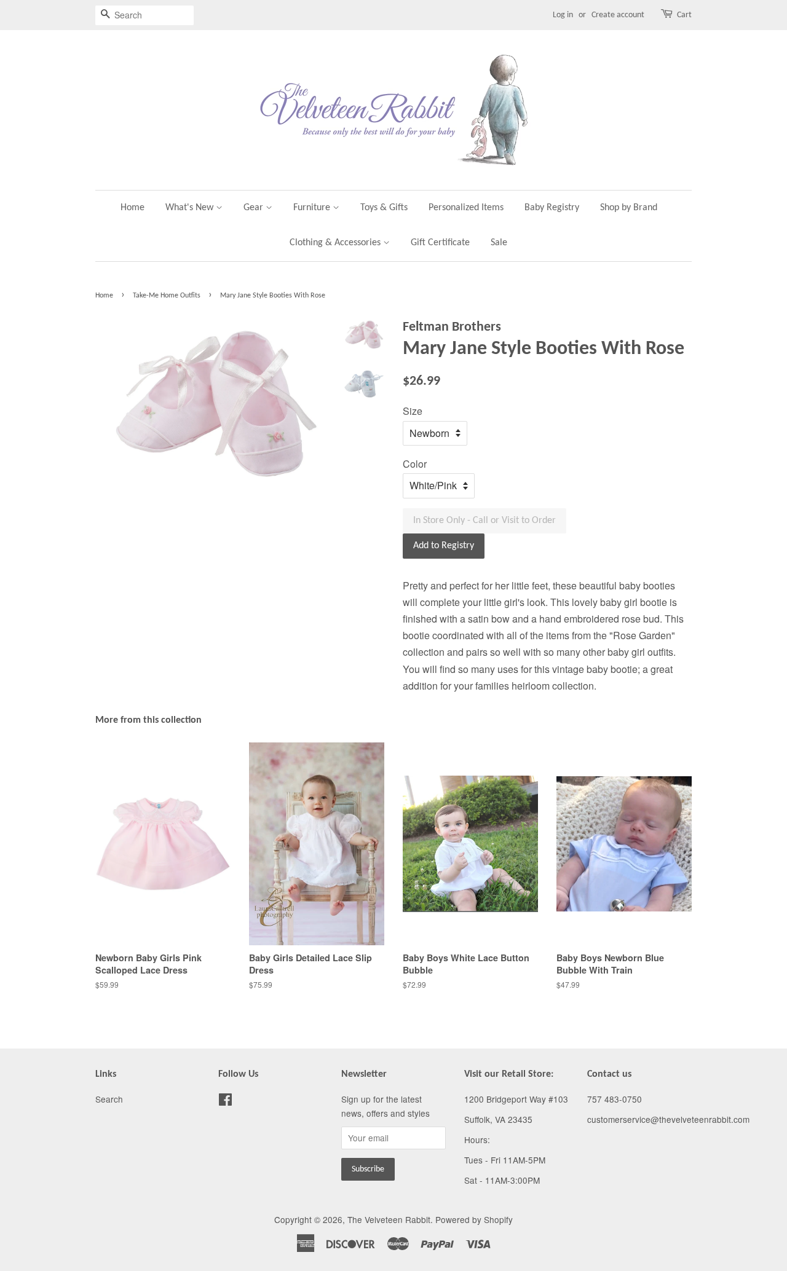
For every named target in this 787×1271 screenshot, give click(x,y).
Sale (499, 243)
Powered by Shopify (474, 1219)
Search (109, 1099)
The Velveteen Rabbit (388, 1219)
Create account (617, 15)
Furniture (313, 208)
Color (415, 464)
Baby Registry (551, 208)
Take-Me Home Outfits (166, 295)
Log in (563, 15)
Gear (254, 208)
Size (412, 411)
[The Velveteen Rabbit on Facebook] (225, 1101)
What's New (190, 208)
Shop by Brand (628, 208)
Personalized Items (466, 208)
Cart (684, 15)
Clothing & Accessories (336, 243)
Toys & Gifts (384, 208)
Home (132, 208)
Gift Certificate (440, 243)
